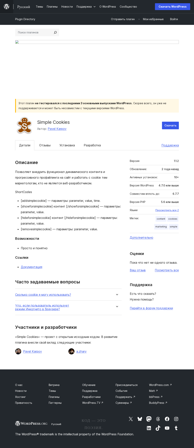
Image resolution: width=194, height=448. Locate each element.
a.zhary (81, 351)
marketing (161, 226)
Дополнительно (141, 237)
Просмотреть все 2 (167, 210)
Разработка (92, 145)
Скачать (170, 125)
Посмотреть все (167, 270)
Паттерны (55, 402)
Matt (153, 390)
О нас (19, 384)
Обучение (88, 384)
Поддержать (125, 396)
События (121, 390)
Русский (56, 424)
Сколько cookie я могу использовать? (43, 295)
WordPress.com (160, 384)
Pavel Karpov (57, 129)
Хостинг (20, 396)
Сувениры (124, 402)
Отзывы (45, 145)
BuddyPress (158, 402)
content (161, 218)
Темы (52, 390)
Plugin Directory (25, 19)
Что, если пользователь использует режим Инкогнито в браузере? (42, 307)
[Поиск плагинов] (55, 32)
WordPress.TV (92, 402)
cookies (172, 218)
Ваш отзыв (138, 270)
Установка (67, 145)
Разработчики (91, 396)
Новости (21, 390)
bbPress (156, 396)
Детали (24, 145)
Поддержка (170, 145)
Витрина (54, 384)
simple (173, 226)
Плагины (54, 396)
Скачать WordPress (173, 6)
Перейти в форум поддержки (151, 308)
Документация (31, 267)
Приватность (23, 402)
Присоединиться (127, 384)
